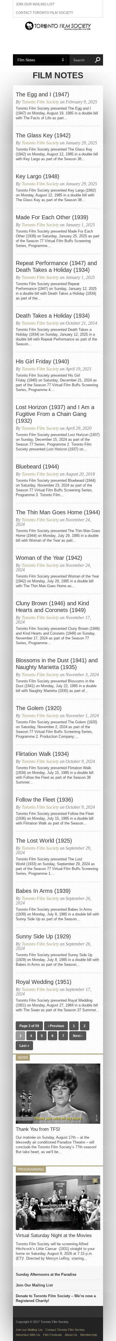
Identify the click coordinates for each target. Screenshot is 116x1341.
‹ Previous (56, 1026)
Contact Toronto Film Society (44, 13)
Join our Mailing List (35, 4)
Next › (77, 1036)
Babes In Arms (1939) (43, 891)
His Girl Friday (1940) (42, 361)
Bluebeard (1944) (37, 466)
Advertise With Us (28, 1334)
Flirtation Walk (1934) (42, 754)
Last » (24, 1046)
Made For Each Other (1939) (52, 217)
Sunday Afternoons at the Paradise (46, 1274)
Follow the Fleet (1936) (44, 800)
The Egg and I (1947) (42, 94)
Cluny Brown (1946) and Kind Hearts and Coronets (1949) (52, 606)
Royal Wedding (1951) (44, 982)
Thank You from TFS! (38, 1129)
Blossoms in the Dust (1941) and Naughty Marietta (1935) (57, 663)
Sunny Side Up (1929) (43, 936)
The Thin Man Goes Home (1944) (58, 512)
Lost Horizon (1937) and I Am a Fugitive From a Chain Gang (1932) (55, 414)
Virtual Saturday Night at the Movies (54, 1235)
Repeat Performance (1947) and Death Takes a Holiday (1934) (56, 266)
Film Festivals (52, 1334)
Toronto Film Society (40, 101)
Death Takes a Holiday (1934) (53, 316)
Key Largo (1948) (37, 176)
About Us (71, 1334)
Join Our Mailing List (34, 1285)
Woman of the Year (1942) (49, 558)
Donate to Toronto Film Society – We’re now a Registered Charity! (56, 1298)
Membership (88, 1334)
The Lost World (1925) (44, 840)
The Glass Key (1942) (43, 135)
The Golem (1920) (39, 708)
